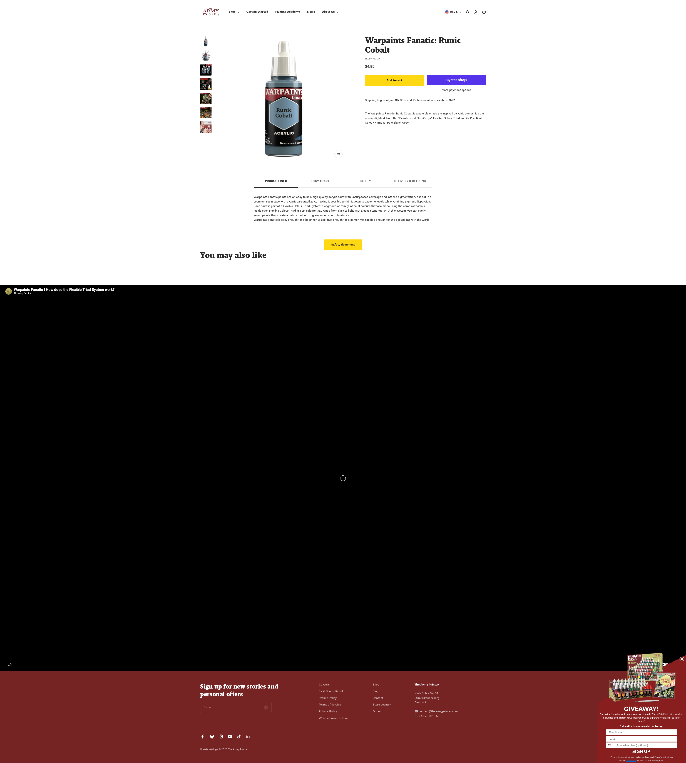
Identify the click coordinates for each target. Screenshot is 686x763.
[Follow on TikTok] (239, 736)
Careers (324, 684)
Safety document (343, 244)
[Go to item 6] (206, 113)
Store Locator (382, 704)
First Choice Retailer (332, 691)
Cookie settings (209, 749)
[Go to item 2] (206, 56)
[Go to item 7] (206, 127)
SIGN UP (641, 751)
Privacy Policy (328, 711)
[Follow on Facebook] (202, 736)
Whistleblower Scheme (334, 718)
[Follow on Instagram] (220, 736)
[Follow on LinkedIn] (248, 736)
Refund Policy (328, 698)
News (311, 12)
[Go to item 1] (206, 42)
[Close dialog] (682, 659)
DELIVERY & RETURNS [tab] (410, 181)
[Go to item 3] (206, 70)
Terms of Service (330, 704)
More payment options (456, 90)
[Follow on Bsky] (211, 736)
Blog (375, 691)
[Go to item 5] (206, 99)
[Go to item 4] (206, 84)
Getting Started (257, 12)
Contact (378, 698)
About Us (328, 12)
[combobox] (610, 745)
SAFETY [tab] (365, 181)
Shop (232, 12)
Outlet (377, 711)
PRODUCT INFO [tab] (276, 181)
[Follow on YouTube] (229, 736)
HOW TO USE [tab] (320, 181)
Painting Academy (287, 12)
